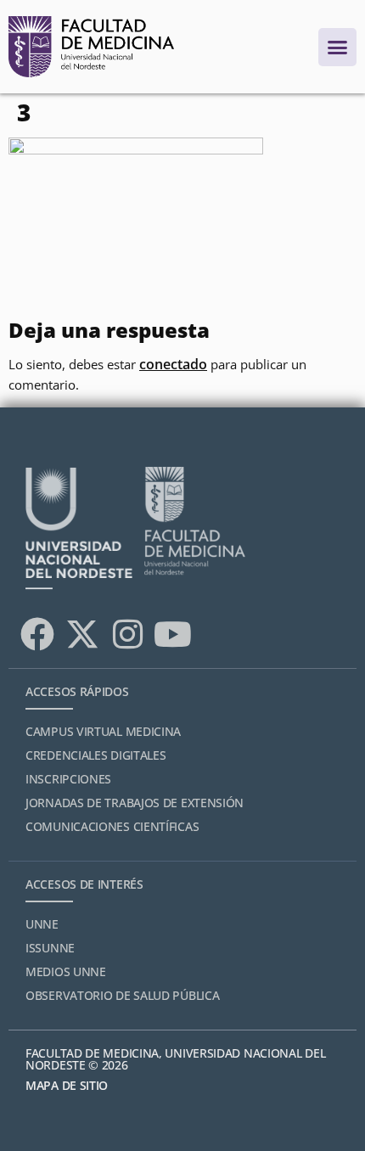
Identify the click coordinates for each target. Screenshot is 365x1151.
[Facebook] (37, 634)
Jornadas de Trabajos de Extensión (134, 802)
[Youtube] (172, 634)
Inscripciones (68, 779)
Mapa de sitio (66, 1085)
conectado (173, 364)
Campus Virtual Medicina (103, 731)
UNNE (42, 924)
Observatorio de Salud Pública (122, 995)
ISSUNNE (50, 948)
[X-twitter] (82, 634)
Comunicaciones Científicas (112, 826)
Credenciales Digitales (95, 755)
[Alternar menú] (337, 47)
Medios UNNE (65, 971)
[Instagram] (127, 634)
